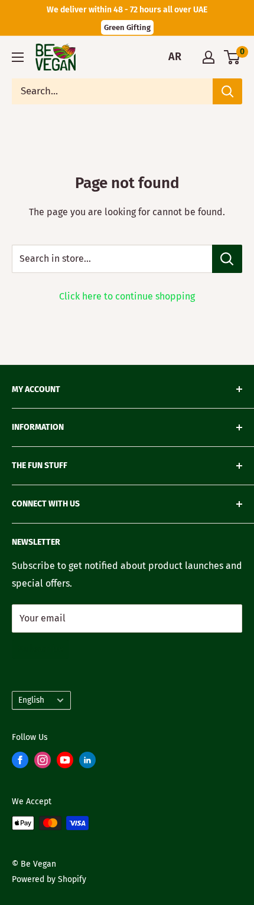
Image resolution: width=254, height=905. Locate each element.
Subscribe (40, 649)
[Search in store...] (227, 259)
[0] (232, 57)
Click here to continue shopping (127, 296)
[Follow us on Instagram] (42, 763)
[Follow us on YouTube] (65, 763)
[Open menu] (18, 57)
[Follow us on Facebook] (20, 763)
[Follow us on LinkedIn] (87, 763)
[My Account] (208, 57)
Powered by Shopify (49, 879)
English (31, 700)
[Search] (227, 91)
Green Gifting (127, 27)
